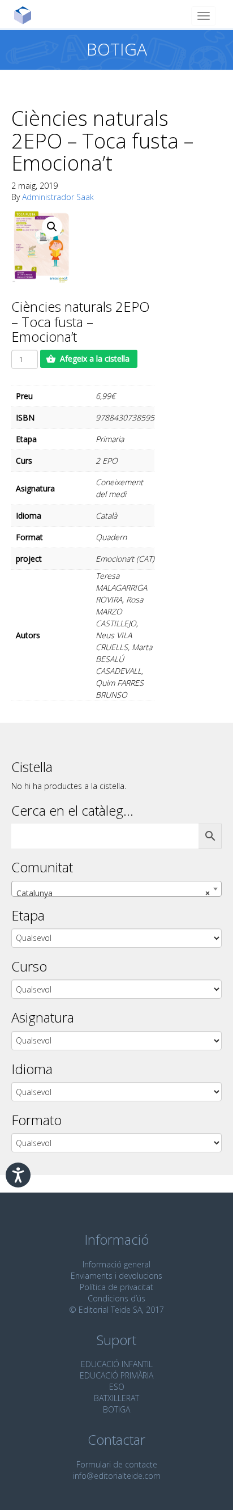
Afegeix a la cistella (95, 358)
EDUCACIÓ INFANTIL (117, 1364)
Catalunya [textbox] (113, 893)
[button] (52, 227)
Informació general (116, 1264)
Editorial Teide (27, 15)
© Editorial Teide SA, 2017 (116, 1309)
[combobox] (116, 889)
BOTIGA (116, 1409)
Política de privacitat (116, 1287)
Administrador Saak (58, 197)
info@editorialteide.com (117, 1475)
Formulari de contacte (116, 1464)
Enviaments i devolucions (116, 1275)
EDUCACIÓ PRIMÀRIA (116, 1375)
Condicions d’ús (116, 1298)
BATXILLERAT (116, 1398)
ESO (116, 1386)
